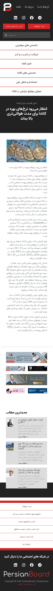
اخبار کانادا (26, 64)
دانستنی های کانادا (26, 73)
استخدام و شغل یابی (26, 82)
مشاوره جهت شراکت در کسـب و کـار (26, 514)
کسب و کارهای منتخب (26, 521)
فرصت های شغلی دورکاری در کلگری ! (30, 421)
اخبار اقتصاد (31, 103)
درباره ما (29, 7)
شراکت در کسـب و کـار (26, 55)
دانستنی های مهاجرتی (26, 45)
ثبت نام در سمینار (26, 536)
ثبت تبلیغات (26, 506)
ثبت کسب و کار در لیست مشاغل (26, 529)
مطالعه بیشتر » (23, 437)
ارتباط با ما (43, 7)
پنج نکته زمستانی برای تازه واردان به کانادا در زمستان (29, 471)
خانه (18, 7)
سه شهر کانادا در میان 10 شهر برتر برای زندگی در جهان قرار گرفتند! (30, 446)
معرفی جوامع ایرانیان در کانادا (26, 91)
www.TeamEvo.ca (26, 584)
